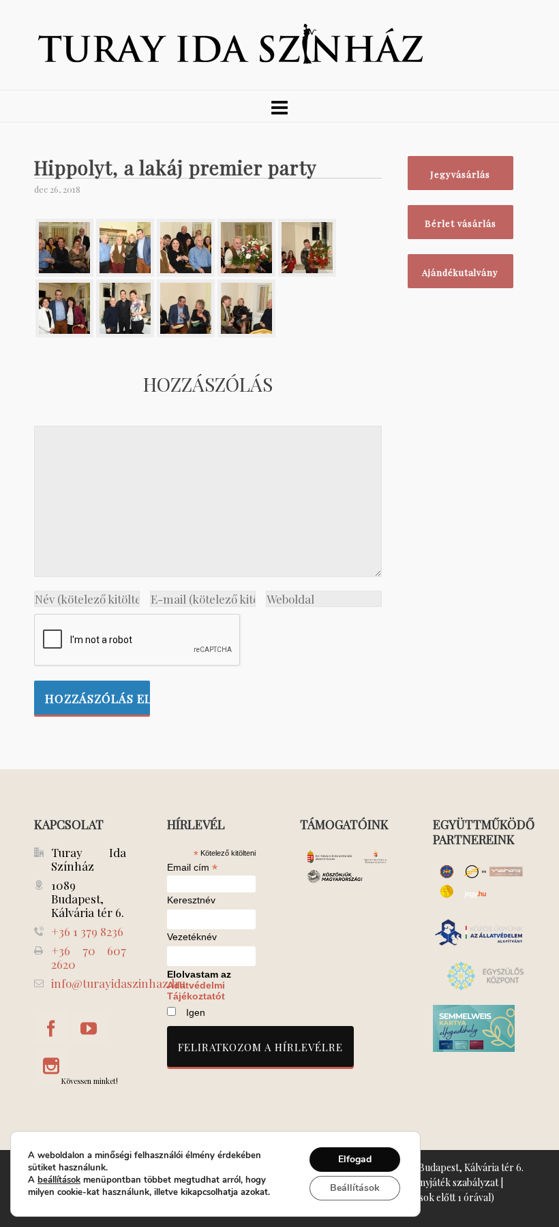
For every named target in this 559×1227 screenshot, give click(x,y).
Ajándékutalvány (460, 272)
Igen (195, 1012)
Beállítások (355, 1187)
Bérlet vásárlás (460, 223)
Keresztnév (191, 900)
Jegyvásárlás (460, 174)
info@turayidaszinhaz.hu (118, 983)
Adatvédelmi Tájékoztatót (196, 990)
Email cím (192, 867)
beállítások (58, 1180)
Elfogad (355, 1159)
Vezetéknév (192, 937)
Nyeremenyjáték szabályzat (439, 1182)
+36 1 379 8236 (87, 931)
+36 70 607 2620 (88, 957)
